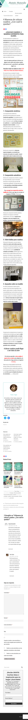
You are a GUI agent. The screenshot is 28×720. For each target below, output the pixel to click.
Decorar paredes (17, 493)
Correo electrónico (8, 624)
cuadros (9, 496)
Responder (10, 549)
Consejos (11, 493)
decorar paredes (15, 496)
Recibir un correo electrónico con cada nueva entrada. (12, 654)
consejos (5, 496)
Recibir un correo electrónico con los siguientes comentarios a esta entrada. (13, 649)
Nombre (6, 618)
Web (5, 631)
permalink (12, 498)
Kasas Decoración (12, 524)
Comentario (6, 592)
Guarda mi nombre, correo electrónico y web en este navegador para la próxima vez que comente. (13, 642)
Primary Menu (24, 9)
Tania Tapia (16, 491)
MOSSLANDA (12, 262)
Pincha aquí (18, 194)
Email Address (9, 698)
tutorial (14, 494)
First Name (7, 692)
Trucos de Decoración (8, 494)
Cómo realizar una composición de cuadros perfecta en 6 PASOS (7, 436)
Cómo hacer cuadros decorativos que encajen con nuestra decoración (18, 436)
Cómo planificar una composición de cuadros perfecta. (7, 447)
